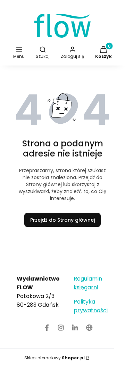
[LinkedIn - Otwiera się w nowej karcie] (75, 327)
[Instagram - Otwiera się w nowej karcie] (61, 327)
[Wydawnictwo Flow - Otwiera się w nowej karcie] (89, 327)
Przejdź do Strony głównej (62, 219)
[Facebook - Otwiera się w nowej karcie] (47, 327)
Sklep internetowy (54, 358)
